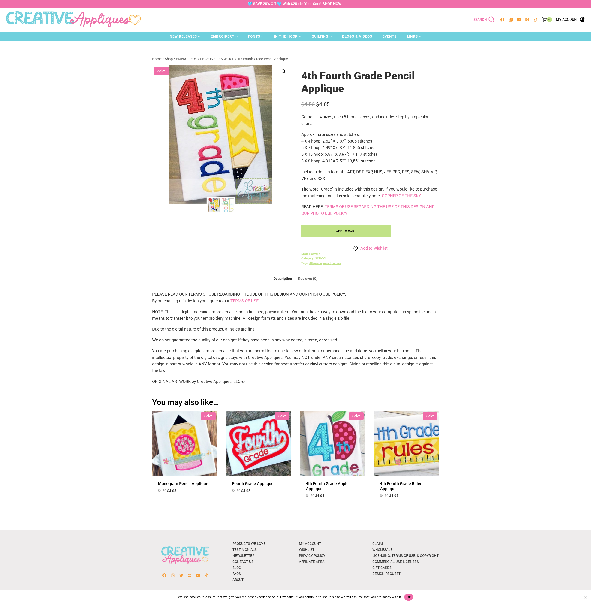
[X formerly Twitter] (181, 575)
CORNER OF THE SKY (401, 195)
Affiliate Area (312, 562)
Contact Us (242, 562)
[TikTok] (535, 19)
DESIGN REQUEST (386, 574)
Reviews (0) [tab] (308, 278)
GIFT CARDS (382, 568)
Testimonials (244, 550)
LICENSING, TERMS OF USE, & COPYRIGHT (405, 556)
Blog (236, 568)
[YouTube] (519, 19)
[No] (585, 597)
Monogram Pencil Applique (183, 483)
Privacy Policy (312, 556)
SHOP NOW (332, 4)
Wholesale (382, 550)
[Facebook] (502, 19)
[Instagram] (511, 19)
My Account (310, 544)
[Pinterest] (527, 19)
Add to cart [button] (184, 504)
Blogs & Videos (357, 36)
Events (390, 36)
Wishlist (306, 550)
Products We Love (248, 544)
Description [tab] (282, 278)
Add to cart (346, 231)
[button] (284, 71)
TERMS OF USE (244, 300)
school (336, 263)
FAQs (236, 574)
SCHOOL (321, 258)
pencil (327, 263)
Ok (409, 597)
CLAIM (377, 544)
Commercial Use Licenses (395, 562)
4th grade (315, 263)
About (238, 580)
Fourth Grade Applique (253, 483)
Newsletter (243, 556)
